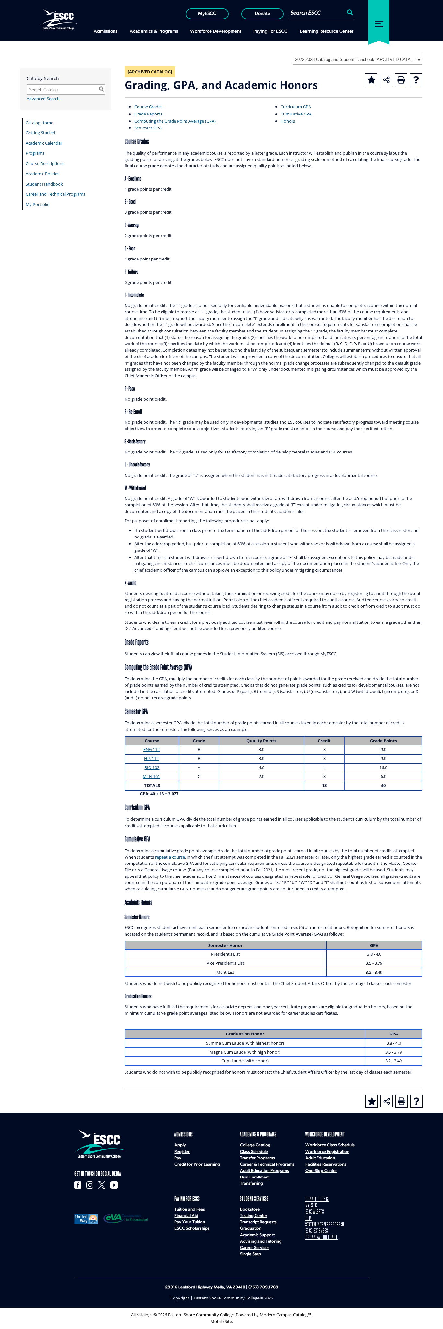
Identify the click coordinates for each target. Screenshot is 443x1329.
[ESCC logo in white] (59, 19)
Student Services (254, 1199)
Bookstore (250, 1209)
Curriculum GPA (296, 107)
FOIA (308, 1218)
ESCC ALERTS (314, 1212)
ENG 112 (151, 749)
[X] (101, 1185)
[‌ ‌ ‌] (379, 20)
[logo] (99, 1144)
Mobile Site (221, 1321)
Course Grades (148, 107)
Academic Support (257, 1235)
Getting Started (40, 133)
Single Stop (250, 1254)
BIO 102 (151, 767)
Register (182, 1152)
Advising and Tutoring (260, 1241)
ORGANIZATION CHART (321, 1238)
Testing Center (253, 1216)
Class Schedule (254, 1152)
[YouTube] (114, 1185)
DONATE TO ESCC (317, 1199)
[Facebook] (77, 1185)
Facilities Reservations (325, 1164)
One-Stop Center (321, 1171)
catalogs (144, 1315)
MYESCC (311, 1206)
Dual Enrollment (254, 1177)
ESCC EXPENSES (316, 1231)
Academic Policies (42, 173)
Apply (180, 1145)
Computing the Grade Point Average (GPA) (175, 121)
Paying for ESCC (186, 1199)
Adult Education (320, 1158)
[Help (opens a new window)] (416, 79)
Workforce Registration (327, 1152)
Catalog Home (39, 123)
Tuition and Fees (189, 1209)
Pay (177, 1158)
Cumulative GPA (296, 114)
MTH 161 (151, 776)
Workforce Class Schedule (330, 1145)
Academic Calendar (44, 143)
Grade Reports (148, 114)
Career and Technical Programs (55, 194)
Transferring (251, 1183)
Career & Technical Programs (267, 1164)
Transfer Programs (257, 1158)
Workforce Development (325, 1135)
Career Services (254, 1248)
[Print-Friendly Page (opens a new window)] (401, 79)
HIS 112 (151, 758)
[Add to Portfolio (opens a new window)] (371, 79)
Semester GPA (148, 128)
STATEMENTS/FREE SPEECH (324, 1225)
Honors (288, 121)
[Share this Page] (386, 80)
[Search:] (348, 13)
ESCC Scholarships (192, 1228)
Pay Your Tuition (189, 1222)
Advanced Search (43, 99)
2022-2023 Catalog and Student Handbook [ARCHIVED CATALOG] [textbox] (355, 59)
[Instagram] (89, 1185)
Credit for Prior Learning (197, 1164)
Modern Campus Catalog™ (285, 1315)
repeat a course (170, 857)
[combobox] (357, 59)
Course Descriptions (45, 163)
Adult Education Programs (264, 1171)
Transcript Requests (258, 1222)
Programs (35, 153)
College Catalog (255, 1145)
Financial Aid (186, 1216)
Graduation (250, 1228)
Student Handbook (44, 184)
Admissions (183, 1135)
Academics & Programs (258, 1135)
